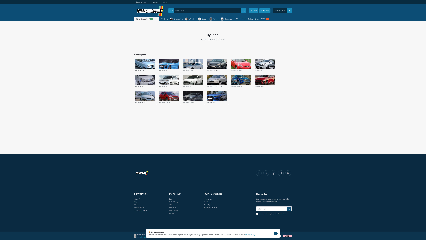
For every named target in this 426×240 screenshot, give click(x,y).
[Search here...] (243, 10)
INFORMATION (141, 194)
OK (276, 233)
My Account (175, 194)
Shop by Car (213, 39)
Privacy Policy (250, 235)
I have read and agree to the (272, 214)
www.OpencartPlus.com (145, 237)
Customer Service (213, 194)
